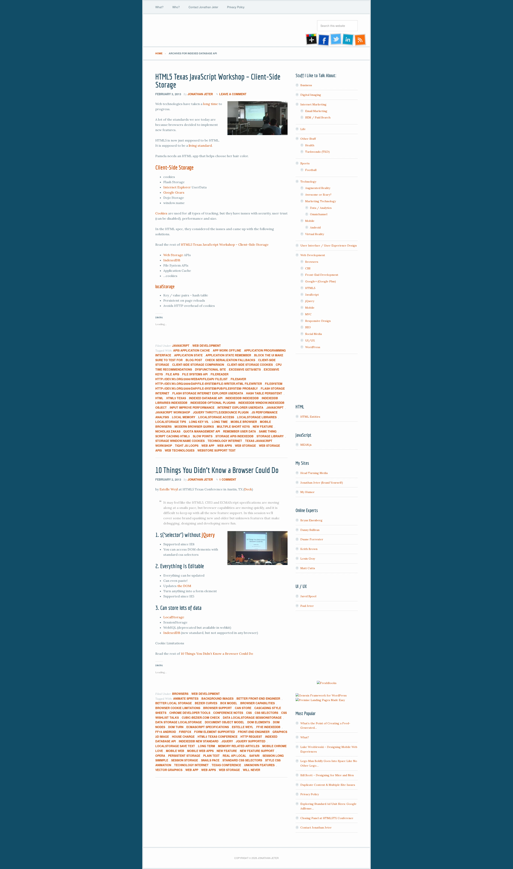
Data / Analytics (321, 208)
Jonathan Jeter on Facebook (323, 40)
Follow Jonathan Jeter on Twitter (335, 40)
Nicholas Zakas (167, 431)
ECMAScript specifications (207, 727)
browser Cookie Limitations (177, 708)
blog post (194, 360)
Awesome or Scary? (318, 194)
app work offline (227, 350)
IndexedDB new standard (198, 741)
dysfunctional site (210, 369)
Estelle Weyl (169, 489)
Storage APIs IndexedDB (234, 436)
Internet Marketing (313, 104)
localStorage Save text (175, 746)
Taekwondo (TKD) (317, 152)
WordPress (312, 347)
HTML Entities (310, 416)
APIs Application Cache (191, 350)
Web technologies (179, 450)
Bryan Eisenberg (311, 520)
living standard (200, 145)
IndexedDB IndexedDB (242, 398)
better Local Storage (173, 703)
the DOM (184, 586)
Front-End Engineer (254, 732)
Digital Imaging (310, 95)
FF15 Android (165, 732)
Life (303, 129)
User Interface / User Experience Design (328, 245)
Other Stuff (308, 138)
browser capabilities (257, 703)
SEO (308, 327)
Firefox (185, 732)
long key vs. (199, 422)
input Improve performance (192, 407)
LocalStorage (173, 617)
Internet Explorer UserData (240, 407)
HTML (159, 398)
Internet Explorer (177, 187)
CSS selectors (266, 713)
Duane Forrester (311, 539)
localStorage (165, 286)
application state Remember (228, 355)
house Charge (183, 737)
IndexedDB (171, 260)
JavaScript (180, 346)
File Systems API (195, 374)
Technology (308, 181)
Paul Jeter (307, 606)
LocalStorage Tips (170, 422)
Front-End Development (321, 275)
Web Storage (173, 255)
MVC (308, 314)
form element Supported (214, 732)
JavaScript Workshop (172, 412)
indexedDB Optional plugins (212, 403)
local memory (183, 417)
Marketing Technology (320, 201)
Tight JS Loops (186, 446)
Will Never (251, 770)
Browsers (180, 694)
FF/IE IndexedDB (268, 727)
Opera (160, 756)
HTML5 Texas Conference (217, 737)
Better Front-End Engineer (258, 698)
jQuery (208, 534)
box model (228, 703)
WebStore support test (216, 450)
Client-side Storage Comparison (198, 365)
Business (306, 85)
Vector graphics (168, 770)
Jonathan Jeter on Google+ (311, 40)
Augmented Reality (317, 188)
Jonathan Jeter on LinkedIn (348, 40)
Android (315, 227)
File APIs (172, 374)
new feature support (257, 751)
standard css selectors (242, 760)
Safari (254, 756)
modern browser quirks (194, 426)
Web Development (206, 346)
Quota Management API (201, 431)
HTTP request (251, 737)
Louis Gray (307, 558)
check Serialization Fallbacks (230, 360)
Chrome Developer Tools (189, 713)
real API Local (234, 756)
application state (188, 355)
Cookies (161, 213)
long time (210, 104)
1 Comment (227, 479)
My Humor (307, 492)
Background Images (217, 698)
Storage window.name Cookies (180, 441)
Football (310, 170)
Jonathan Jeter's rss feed (360, 40)
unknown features (259, 765)
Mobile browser (244, 422)
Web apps (224, 446)
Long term (206, 746)
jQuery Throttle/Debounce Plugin (220, 412)
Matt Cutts (307, 568)
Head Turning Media (314, 473)
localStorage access (216, 417)
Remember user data (239, 431)
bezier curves (206, 703)
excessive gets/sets (245, 369)
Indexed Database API (205, 398)
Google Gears (173, 192)
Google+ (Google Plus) (320, 281)
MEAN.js (306, 445)
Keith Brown (308, 549)
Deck (248, 489)
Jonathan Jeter (187, 30)
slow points (202, 436)
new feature (263, 426)
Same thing (268, 431)
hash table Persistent (264, 393)
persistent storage (184, 756)
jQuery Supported (250, 741)
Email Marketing (316, 111)
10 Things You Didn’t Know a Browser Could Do (217, 470)
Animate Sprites (185, 698)
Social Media (313, 334)
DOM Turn (175, 727)
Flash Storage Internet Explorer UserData (207, 393)
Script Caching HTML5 (172, 436)
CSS (249, 713)
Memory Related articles (238, 746)
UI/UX (310, 340)
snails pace (210, 760)
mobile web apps (200, 751)
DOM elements (258, 722)
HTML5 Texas (176, 398)
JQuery (227, 741)
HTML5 (310, 288)
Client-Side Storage (174, 167)
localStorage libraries (257, 417)
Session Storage (184, 760)
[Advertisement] (327, 646)
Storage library (270, 436)
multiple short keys (233, 426)
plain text (211, 756)
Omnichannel (318, 214)
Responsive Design (318, 321)
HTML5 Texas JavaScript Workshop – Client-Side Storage (217, 80)
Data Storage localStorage (178, 722)
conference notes (228, 713)
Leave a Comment (232, 94)
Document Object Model (224, 722)
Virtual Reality (314, 234)
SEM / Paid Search (317, 117)
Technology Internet (225, 441)
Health (309, 145)
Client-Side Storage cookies (250, 365)
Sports (305, 163)
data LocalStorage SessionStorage (252, 717)
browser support (217, 708)
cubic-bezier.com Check (201, 717)
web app (207, 446)
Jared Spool (308, 596)
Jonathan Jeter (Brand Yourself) (321, 482)
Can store (243, 708)
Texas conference (226, 765)
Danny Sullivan (309, 530)
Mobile (309, 221)
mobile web (175, 751)
